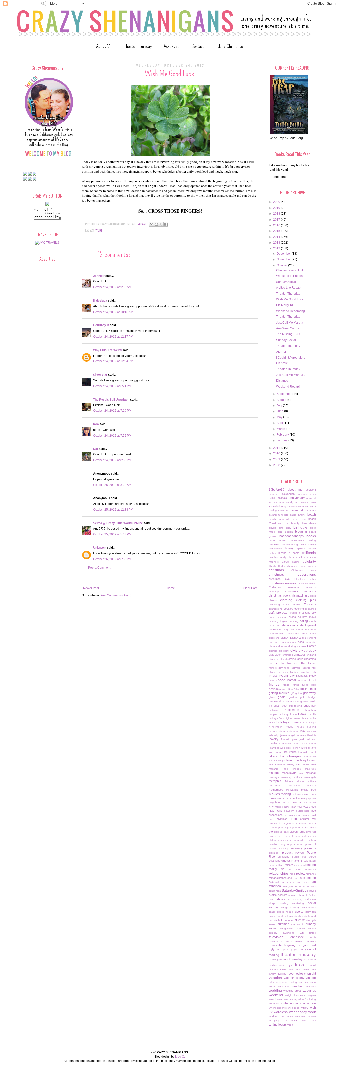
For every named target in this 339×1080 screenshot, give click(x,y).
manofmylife (289, 772)
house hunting (306, 726)
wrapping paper (278, 1020)
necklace (297, 798)
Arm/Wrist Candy (287, 328)
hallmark (273, 710)
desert (299, 629)
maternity (286, 777)
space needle (285, 911)
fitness (273, 675)
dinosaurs (293, 633)
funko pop (309, 684)
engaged (300, 654)
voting (293, 982)
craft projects (278, 612)
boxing (312, 540)
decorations (290, 625)
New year (290, 806)
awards (274, 506)
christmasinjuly (299, 595)
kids (288, 747)
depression (275, 629)
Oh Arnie (282, 363)
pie (271, 831)
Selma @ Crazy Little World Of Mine (118, 523)
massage (274, 777)
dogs (301, 641)
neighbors (275, 802)
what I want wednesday (283, 999)
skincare (310, 899)
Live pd (280, 760)
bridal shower (308, 544)
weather (297, 986)
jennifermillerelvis (306, 735)
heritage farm (276, 718)
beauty (295, 523)
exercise (290, 658)
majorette (310, 768)
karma (297, 743)
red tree (294, 869)
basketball (297, 510)
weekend (276, 995)
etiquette (274, 659)
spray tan (310, 911)
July (280, 405)
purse (312, 856)
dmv (276, 642)
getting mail (308, 689)
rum (296, 878)
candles (273, 557)
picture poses (308, 827)
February (283, 434)
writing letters (278, 1024)
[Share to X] (161, 224)
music (273, 798)
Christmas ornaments (284, 587)
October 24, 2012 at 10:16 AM (113, 312)
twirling (282, 973)
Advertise (172, 46)
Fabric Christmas (229, 46)
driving (292, 646)
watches (303, 982)
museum (310, 794)
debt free (274, 625)
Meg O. (180, 1056)
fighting (294, 672)
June (280, 411)
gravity (304, 701)
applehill (311, 498)
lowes (306, 764)
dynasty (301, 646)
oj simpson (304, 815)
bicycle (272, 527)
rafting (279, 865)
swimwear (288, 932)
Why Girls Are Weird (107, 350)
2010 (277, 453)
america (302, 494)
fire (308, 672)
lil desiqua (100, 300)
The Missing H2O (288, 334)
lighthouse (310, 756)
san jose (288, 886)
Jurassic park (289, 739)
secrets (282, 894)
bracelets (274, 544)
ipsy (302, 730)
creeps (293, 612)
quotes (286, 860)
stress (272, 924)
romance (311, 873)
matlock (297, 777)
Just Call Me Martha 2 (290, 375)
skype (272, 903)
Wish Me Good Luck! (290, 299)
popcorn (292, 840)
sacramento (308, 878)
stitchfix (300, 920)
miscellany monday (302, 785)
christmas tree (278, 595)
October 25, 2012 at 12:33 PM (113, 509)
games (283, 689)
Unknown (99, 547)
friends (274, 684)
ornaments (275, 823)
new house (309, 802)
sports (299, 911)
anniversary (297, 498)
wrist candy (309, 1020)
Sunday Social (286, 282)
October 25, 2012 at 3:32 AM (112, 485)
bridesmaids (275, 548)
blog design (285, 531)
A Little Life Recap (288, 287)
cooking (299, 608)
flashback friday (306, 675)
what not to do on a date (299, 1003)
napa (288, 798)
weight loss (292, 995)
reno (292, 873)
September (284, 394)
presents (310, 848)
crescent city (307, 612)
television (276, 937)
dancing (293, 621)
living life (292, 760)
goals (281, 697)
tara (96, 424)
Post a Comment (99, 567)
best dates (309, 523)
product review (293, 852)
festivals (295, 667)
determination (276, 633)
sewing (292, 895)
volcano (273, 982)
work (98, 230)
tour (281, 965)
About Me (104, 46)
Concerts (310, 604)
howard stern (277, 731)
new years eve (306, 806)
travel (300, 964)
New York (275, 810)
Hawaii (302, 714)
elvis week (275, 654)
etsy (282, 659)
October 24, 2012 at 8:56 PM (112, 460)
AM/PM (281, 352)
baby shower (294, 506)
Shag (301, 895)
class (313, 595)
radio (305, 860)
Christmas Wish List (289, 270)
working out (276, 1016)
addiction (274, 494)
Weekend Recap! (288, 386)
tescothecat (275, 941)
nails (280, 798)
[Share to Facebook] (165, 224)
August (282, 400)
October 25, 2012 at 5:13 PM (112, 534)
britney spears (295, 548)
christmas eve (279, 578)
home (295, 722)
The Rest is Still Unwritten (111, 399)
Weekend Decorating (290, 311)
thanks (273, 945)
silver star (100, 374)
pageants (288, 823)
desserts (310, 629)
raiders (289, 864)
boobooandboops (291, 536)
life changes (290, 756)
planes (312, 836)
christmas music (307, 583)
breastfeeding (290, 544)
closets (273, 600)
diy (270, 642)
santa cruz (309, 886)
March (281, 429)
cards (285, 561)
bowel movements (291, 540)
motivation (292, 789)
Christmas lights (305, 579)
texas (289, 941)
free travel (310, 680)
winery (304, 1007)
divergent (310, 637)
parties (312, 823)
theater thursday (298, 954)
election (273, 650)
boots (272, 540)
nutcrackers (302, 811)
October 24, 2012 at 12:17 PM (113, 336)
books (311, 536)
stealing (298, 916)
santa (298, 886)
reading (310, 865)
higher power (292, 718)
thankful (311, 941)
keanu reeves (277, 747)
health (312, 714)
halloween (292, 710)
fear (286, 667)
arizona (273, 502)
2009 (277, 459)
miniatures (274, 785)
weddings (309, 990)
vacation (275, 978)
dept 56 (289, 629)
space (272, 911)
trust (313, 969)
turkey (272, 973)
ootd (294, 819)
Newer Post (91, 588)
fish (314, 672)
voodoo (283, 982)
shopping (295, 899)
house (289, 726)
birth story (285, 527)
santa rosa (275, 890)
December (284, 253)
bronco (312, 548)
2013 (277, 242)
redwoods (310, 869)
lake (313, 747)
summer (283, 924)
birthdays (300, 527)
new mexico (276, 806)
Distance (282, 380)
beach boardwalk (279, 519)
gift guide (296, 693)
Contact (197, 46)
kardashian (285, 743)
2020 (277, 202)
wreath (295, 1020)
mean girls (310, 777)
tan (302, 932)
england (311, 654)
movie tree (308, 789)
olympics (282, 818)
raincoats (299, 865)
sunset (312, 928)
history (304, 718)
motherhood (276, 789)
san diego (303, 882)
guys (307, 705)
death (312, 621)
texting (299, 941)
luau (313, 764)
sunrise (301, 928)
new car (297, 802)
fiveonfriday (287, 675)
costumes (310, 608)
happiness (275, 714)
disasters (274, 637)
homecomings (308, 722)
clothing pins (306, 600)
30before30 (276, 489)
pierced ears (281, 831)
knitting (305, 747)
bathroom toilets (278, 514)
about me (295, 489)
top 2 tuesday (293, 959)
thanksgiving (287, 945)
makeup (274, 773)
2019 (277, 208)
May (280, 417)
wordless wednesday (290, 1012)
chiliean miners (307, 566)
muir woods (298, 794)
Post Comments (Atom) (115, 595)
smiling (284, 903)
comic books (291, 604)
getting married (279, 693)
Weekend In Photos (289, 276)
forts (300, 680)
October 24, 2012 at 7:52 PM (112, 435)
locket (272, 764)
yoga (290, 1024)
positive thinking (306, 840)
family (279, 663)
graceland (275, 701)
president (274, 852)
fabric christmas (306, 658)
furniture (274, 688)
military (312, 781)
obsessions (276, 814)
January (282, 440)
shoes (281, 899)
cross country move (302, 616)
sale (271, 881)
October (282, 265)
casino (296, 561)
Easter (311, 646)
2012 (277, 248)
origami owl (308, 818)
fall (270, 663)
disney (285, 637)
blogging (301, 531)
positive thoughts (279, 844)
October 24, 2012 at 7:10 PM (112, 410)
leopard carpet (307, 752)
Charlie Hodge (277, 566)
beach (311, 514)
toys (289, 965)
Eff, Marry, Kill (285, 305)
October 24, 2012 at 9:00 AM (112, 287)
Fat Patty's (308, 663)
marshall (311, 772)
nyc (313, 810)
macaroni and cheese (285, 768)
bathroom (310, 510)
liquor (272, 760)
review (300, 873)
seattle (273, 894)
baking (273, 510)
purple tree (299, 856)
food (281, 680)
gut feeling (295, 705)
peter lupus (284, 827)
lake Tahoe (275, 752)
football (292, 680)
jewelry (273, 739)
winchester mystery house (284, 1007)
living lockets (308, 760)
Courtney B (101, 325)
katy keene (309, 743)
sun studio (297, 924)
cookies (288, 608)
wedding (275, 990)
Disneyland (297, 637)
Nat (95, 448)
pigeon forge (297, 831)
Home (171, 588)
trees (283, 969)
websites (311, 986)
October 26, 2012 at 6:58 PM (112, 559)
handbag (310, 710)
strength (311, 920)
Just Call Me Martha (289, 322)
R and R (296, 860)
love (298, 764)
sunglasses (286, 928)
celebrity (309, 561)
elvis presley (307, 650)
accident (311, 489)
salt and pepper (285, 882)
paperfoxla (301, 823)
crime (272, 617)
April (280, 423)
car (309, 557)
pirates (272, 836)
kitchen (296, 747)
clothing (286, 600)
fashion (292, 663)
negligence (309, 798)
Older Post (250, 588)
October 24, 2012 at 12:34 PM (113, 361)
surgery (273, 932)
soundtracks (309, 907)
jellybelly (273, 735)
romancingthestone (280, 877)
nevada (286, 802)
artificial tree (308, 502)
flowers (273, 680)
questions (274, 860)
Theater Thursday (138, 46)
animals (282, 497)
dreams (282, 646)
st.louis (289, 916)
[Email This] (151, 224)
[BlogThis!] (156, 224)
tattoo (312, 932)
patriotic (273, 827)
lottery (290, 764)
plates (272, 840)
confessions (275, 608)
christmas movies (282, 583)
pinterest (311, 831)
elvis (293, 650)
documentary (288, 642)
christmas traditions (300, 591)
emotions (287, 654)
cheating (292, 566)
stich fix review (283, 920)
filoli (303, 672)
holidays (282, 722)
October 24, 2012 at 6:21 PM (112, 386)
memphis (275, 781)
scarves (311, 890)
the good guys (286, 949)
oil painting (290, 815)
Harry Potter (289, 714)
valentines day (294, 978)
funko (296, 684)
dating (304, 621)
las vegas (290, 751)
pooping (281, 840)
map (301, 773)
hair (313, 705)
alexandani (288, 493)
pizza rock (301, 836)
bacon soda (309, 506)
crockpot (282, 617)
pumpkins (283, 856)
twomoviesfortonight (302, 973)
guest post (280, 705)
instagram (292, 731)
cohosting (274, 604)
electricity (284, 650)
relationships (279, 873)
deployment (308, 625)
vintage (311, 978)
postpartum (297, 844)
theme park (275, 959)
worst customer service (301, 1016)
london (281, 764)
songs (284, 907)
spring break (276, 916)
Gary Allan (294, 689)
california (309, 553)
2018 (277, 213)
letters (273, 756)
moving (286, 794)
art (296, 502)
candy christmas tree (292, 557)
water (313, 982)
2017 (277, 219)
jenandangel (287, 735)
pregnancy (296, 848)
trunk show (302, 969)
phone (296, 827)
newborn (289, 811)
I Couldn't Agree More (290, 357)
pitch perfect (285, 836)
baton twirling (298, 514)
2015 (277, 231)
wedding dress (292, 990)
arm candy (286, 502)
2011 (277, 448)
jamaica (311, 731)
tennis (312, 937)
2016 (277, 225)
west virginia (308, 995)
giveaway (309, 693)
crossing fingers (278, 621)
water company (279, 986)
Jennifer (99, 276)
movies (274, 794)
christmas (276, 570)
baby (282, 506)
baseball (283, 510)
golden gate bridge (302, 697)
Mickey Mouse (295, 781)
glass (272, 697)
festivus (306, 667)
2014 (277, 237)
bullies (272, 553)
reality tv (276, 869)
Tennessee (296, 937)
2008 (277, 465)
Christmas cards (303, 570)
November (284, 259)
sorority (295, 907)
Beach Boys (299, 519)
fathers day (276, 667)
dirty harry (309, 633)
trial (291, 969)
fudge (286, 684)
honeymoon (275, 726)
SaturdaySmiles (294, 890)
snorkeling (298, 903)
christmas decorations (292, 574)
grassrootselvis (290, 701)
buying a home (289, 552)
